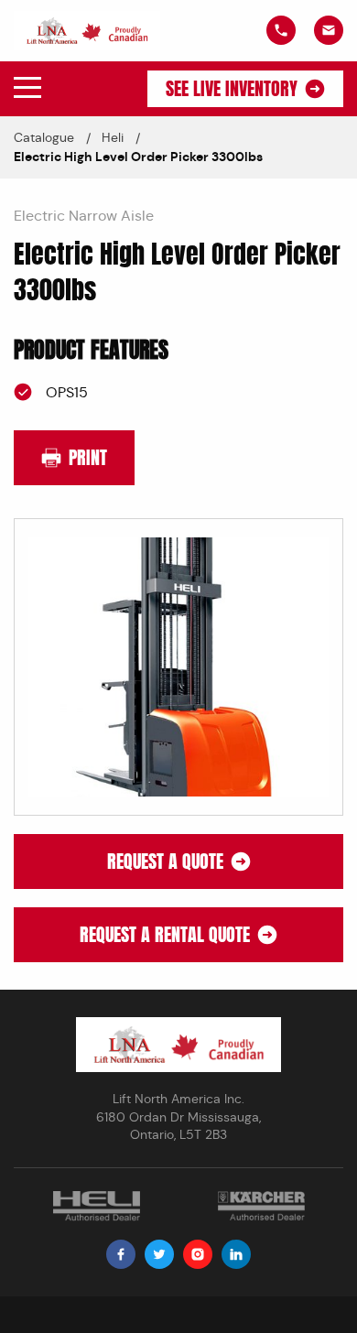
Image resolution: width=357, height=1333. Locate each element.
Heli (113, 137)
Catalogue (44, 137)
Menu (27, 88)
